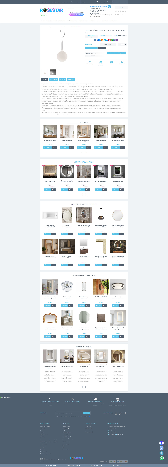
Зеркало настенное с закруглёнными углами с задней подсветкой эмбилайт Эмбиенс (101, 180)
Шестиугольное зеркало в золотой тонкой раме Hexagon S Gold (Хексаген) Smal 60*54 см (118, 226)
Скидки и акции (113, 21)
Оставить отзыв (121, 35)
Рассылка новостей (89, 432)
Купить (48, 189)
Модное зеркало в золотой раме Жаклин (50, 328)
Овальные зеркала (66, 447)
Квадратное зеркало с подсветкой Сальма (67, 257)
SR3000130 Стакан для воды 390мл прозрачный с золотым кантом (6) (84, 297)
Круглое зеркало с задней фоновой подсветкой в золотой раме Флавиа (118, 365)
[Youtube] (123, 11)
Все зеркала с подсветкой (68, 440)
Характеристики (53, 79)
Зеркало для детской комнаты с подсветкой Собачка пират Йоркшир (50, 297)
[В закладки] (53, 147)
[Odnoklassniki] (125, 11)
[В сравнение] (55, 147)
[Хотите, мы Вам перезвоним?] (161, 453)
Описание (44, 79)
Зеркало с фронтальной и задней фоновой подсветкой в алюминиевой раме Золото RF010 (118, 328)
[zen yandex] (118, 14)
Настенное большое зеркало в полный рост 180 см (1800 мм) (67, 141)
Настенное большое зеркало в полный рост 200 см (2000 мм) (101, 141)
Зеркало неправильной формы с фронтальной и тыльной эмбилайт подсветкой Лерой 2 (118, 257)
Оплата (57, 1)
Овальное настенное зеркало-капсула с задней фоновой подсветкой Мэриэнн (84, 180)
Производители (43, 451)
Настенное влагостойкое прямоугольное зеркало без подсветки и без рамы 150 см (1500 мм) (50, 141)
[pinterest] (122, 14)
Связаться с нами (43, 443)
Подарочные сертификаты (45, 453)
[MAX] (161, 443)
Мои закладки (88, 430)
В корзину (47, 147)
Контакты (84, 1)
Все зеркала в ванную (67, 436)
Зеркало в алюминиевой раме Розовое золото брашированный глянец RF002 (101, 365)
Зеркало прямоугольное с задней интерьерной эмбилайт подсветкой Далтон (50, 180)
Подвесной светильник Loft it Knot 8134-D (101, 226)
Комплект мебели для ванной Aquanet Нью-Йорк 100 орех (84, 257)
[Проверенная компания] (5, 397)
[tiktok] (120, 14)
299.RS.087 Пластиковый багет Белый (101, 257)
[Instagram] (115, 11)
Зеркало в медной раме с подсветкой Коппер (84, 141)
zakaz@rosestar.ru (95, 13)
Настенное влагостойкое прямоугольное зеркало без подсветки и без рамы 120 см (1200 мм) (118, 141)
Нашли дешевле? (108, 44)
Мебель (98, 21)
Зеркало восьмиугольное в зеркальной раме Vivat (67, 226)
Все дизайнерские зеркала (68, 430)
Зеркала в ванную (83, 21)
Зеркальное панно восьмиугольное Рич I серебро (84, 328)
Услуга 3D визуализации (76, 14)
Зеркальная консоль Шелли (67, 328)
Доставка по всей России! (105, 2)
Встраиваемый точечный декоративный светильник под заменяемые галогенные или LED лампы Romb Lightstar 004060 (67, 297)
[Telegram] (120, 11)
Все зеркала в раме (66, 438)
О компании (44, 1)
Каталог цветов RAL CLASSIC (45, 426)
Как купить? (71, 79)
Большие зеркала (66, 426)
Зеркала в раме (62, 21)
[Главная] (41, 26)
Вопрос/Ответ (43, 447)
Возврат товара (43, 445)
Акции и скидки (66, 449)
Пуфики (64, 445)
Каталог (43, 21)
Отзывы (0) (62, 79)
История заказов (88, 428)
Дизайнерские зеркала (72, 21)
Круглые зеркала (66, 443)
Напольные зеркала (67, 428)
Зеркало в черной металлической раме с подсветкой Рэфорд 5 (50, 365)
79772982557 (94, 10)
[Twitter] (116, 14)
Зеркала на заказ (66, 441)
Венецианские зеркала (67, 432)
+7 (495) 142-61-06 (95, 9)
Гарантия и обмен (44, 434)
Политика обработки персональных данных (48, 441)
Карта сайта (42, 449)
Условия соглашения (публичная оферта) (48, 440)
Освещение (104, 21)
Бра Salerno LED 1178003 (101, 296)
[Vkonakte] (118, 11)
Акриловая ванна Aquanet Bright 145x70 (50, 226)
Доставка (51, 1)
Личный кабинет (88, 426)
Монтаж (63, 1)
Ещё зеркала (92, 21)
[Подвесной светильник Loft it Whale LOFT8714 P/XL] (45, 72)
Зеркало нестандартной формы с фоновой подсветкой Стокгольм (84, 365)
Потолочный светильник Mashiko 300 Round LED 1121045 (118, 297)
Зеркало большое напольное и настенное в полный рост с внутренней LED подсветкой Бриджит (67, 365)
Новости (77, 1)
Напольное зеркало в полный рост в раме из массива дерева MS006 (50, 257)
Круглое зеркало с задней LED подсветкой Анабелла (67, 180)
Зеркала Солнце (66, 434)
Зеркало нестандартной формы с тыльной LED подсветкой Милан (84, 226)
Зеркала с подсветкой (52, 21)
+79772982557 (102, 10)
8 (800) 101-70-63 (95, 12)
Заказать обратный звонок (77, 12)
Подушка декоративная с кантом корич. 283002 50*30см (101, 328)
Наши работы (70, 1)
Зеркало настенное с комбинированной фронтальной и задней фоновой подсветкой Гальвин (118, 180)
